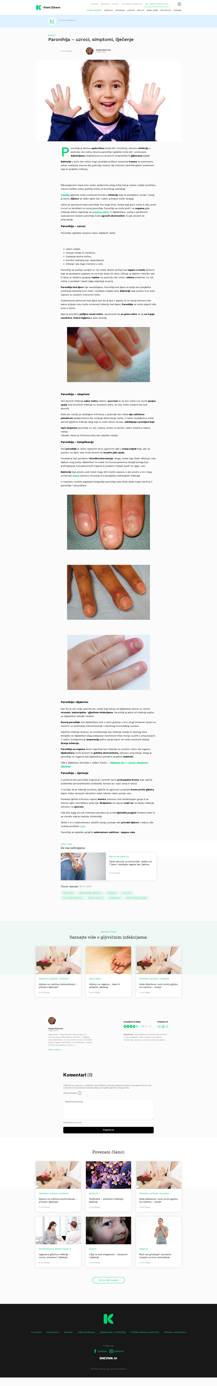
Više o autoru (54, 1050)
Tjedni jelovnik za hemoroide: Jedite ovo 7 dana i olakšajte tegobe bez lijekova (130, 863)
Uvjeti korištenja (86, 1332)
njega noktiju (96, 898)
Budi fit (140, 10)
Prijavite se (108, 1130)
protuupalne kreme (137, 898)
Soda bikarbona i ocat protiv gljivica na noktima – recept (158, 1200)
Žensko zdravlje (63, 1249)
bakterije (69, 893)
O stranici (94, 4)
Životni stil (165, 10)
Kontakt (115, 4)
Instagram (118, 1351)
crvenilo (112, 893)
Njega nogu (95, 979)
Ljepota (131, 10)
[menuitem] (179, 4)
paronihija (115, 898)
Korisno (177, 10)
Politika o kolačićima (175, 1332)
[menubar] (179, 4)
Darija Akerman (55, 1028)
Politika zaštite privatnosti (145, 1332)
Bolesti (52, 35)
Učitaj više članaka (108, 1280)
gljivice (127, 893)
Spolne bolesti (46, 1249)
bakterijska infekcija (91, 893)
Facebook (102, 1351)
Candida (65, 195)
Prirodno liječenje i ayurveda (54, 979)
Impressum (105, 4)
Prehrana (120, 10)
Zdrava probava (94, 10)
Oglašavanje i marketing (131, 4)
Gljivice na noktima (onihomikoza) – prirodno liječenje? (58, 1200)
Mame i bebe (152, 10)
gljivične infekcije (73, 898)
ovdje (82, 826)
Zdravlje (108, 10)
